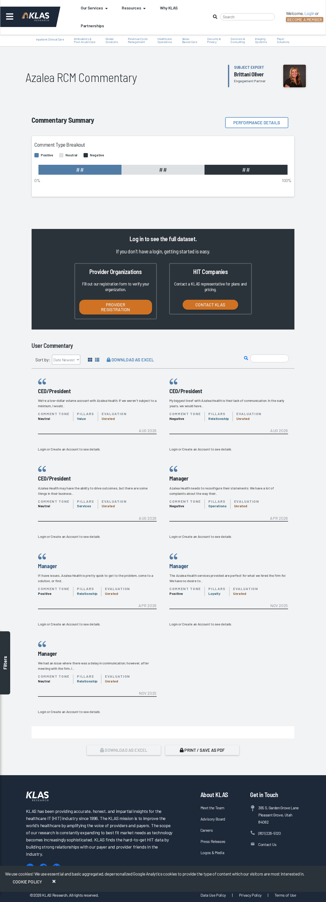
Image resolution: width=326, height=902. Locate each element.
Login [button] (309, 13)
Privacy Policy (250, 895)
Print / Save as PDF (204, 750)
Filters (5, 663)
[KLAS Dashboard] (42, 17)
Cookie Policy (27, 881)
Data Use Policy (213, 895)
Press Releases (212, 841)
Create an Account (64, 449)
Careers (206, 830)
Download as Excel (132, 359)
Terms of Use (285, 895)
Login (42, 449)
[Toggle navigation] (9, 17)
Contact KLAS (210, 304)
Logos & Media (212, 852)
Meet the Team (212, 807)
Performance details (256, 122)
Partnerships (92, 25)
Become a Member (304, 19)
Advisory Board (212, 818)
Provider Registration (115, 307)
